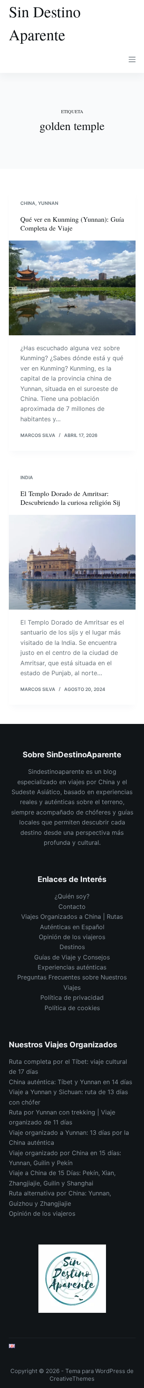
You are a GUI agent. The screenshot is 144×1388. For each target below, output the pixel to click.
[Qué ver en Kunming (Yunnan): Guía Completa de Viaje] (72, 288)
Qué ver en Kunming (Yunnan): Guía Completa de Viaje (72, 223)
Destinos (72, 947)
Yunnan (48, 203)
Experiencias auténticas (72, 967)
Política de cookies (72, 1008)
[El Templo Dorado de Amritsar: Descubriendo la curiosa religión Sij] (72, 562)
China (27, 203)
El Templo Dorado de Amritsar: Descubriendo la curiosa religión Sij (70, 498)
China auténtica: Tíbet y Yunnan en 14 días (70, 1082)
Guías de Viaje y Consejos (72, 957)
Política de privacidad (72, 997)
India (26, 477)
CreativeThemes (72, 1378)
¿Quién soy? (72, 896)
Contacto (72, 906)
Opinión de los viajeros (72, 937)
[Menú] (132, 59)
